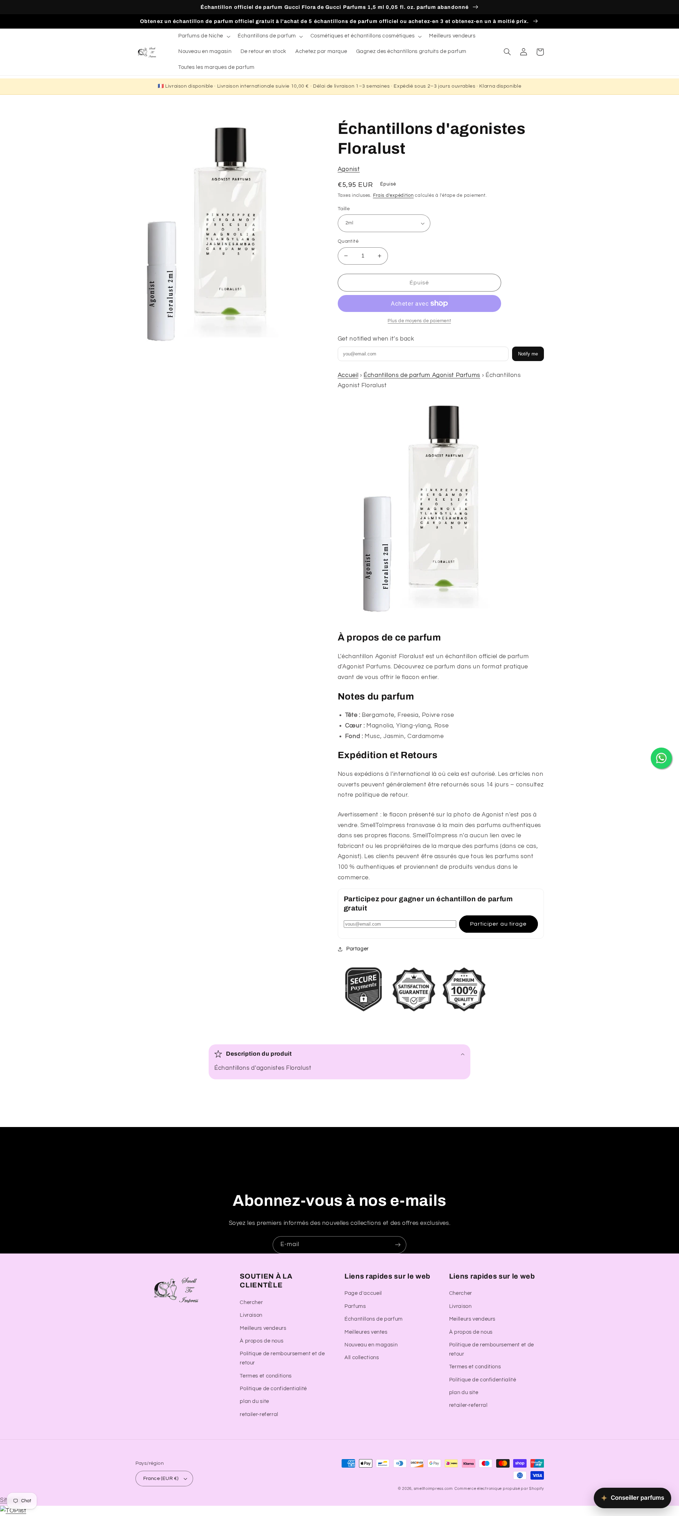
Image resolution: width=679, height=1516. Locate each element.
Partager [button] (357, 948)
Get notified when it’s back (376, 339)
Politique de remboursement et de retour (282, 1358)
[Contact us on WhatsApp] (661, 758)
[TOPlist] (13, 1511)
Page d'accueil (363, 1293)
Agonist (349, 169)
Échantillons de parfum (373, 1319)
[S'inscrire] (398, 1244)
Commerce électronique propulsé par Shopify (499, 1489)
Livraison (251, 1315)
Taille (344, 208)
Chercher (251, 1302)
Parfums (355, 1306)
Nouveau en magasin (370, 1344)
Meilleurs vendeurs (263, 1328)
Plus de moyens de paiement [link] (419, 321)
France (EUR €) (161, 1478)
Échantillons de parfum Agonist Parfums (422, 375)
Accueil (348, 375)
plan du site (254, 1401)
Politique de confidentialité (273, 1388)
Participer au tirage (498, 924)
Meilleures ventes (366, 1332)
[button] (203, 36)
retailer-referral (259, 1414)
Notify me (528, 353)
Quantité (348, 241)
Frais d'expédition (393, 195)
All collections (361, 1357)
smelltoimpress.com (433, 1489)
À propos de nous (261, 1341)
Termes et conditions (266, 1376)
